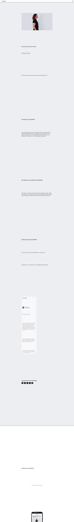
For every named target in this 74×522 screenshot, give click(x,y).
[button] (72, 1)
